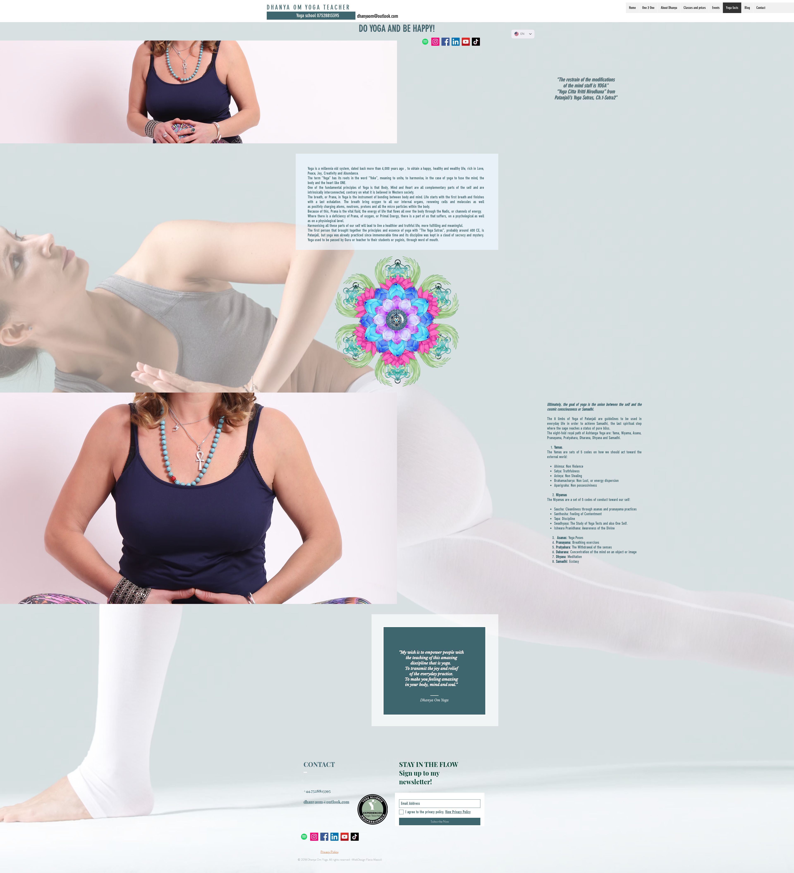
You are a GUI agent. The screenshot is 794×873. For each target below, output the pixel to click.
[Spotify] (304, 837)
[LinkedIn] (334, 837)
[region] (435, 670)
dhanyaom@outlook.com (377, 16)
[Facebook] (324, 837)
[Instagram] (314, 837)
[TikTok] (355, 837)
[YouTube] (345, 837)
